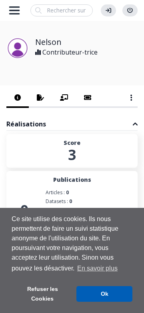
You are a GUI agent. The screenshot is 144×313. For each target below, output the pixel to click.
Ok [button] (104, 294)
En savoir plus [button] (97, 268)
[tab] (17, 98)
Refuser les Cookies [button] (42, 294)
